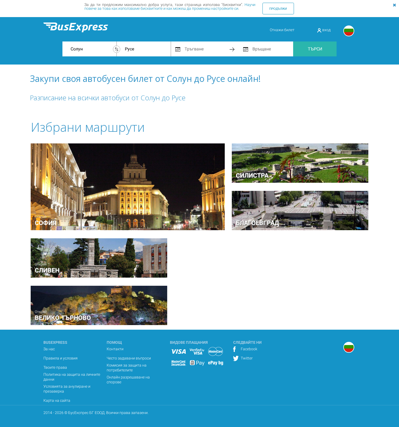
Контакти (115, 349)
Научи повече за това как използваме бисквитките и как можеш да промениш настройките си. (169, 6)
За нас (49, 349)
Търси (315, 49)
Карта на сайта (56, 400)
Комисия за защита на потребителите (127, 367)
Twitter (246, 358)
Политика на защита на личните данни (71, 376)
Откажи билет (282, 30)
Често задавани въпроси (129, 358)
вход (326, 30)
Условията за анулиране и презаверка (66, 388)
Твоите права (55, 367)
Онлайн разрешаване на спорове (128, 379)
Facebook (248, 349)
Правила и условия (60, 358)
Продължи (278, 8)
